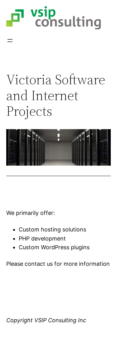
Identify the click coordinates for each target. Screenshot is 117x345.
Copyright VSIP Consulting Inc (46, 320)
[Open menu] (10, 40)
